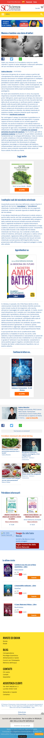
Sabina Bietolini (6, 71)
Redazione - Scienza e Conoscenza (28, 458)
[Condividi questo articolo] (5, 58)
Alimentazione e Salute (11, 658)
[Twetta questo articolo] (14, 58)
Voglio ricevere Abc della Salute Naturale (26, 545)
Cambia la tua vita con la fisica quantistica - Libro (25, 566)
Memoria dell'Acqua (10, 663)
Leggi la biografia (32, 418)
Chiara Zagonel (19, 569)
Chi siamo (6, 672)
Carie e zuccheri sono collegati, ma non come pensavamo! (11, 479)
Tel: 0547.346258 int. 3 (10, 686)
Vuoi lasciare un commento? (22, 431)
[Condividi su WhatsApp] (23, 58)
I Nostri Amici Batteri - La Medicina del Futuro (32, 516)
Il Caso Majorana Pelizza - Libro (26, 604)
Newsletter (6, 677)
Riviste (5, 641)
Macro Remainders (11, 522)
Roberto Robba (6, 482)
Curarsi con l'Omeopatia (11, 660)
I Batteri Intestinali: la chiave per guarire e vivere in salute (11, 517)
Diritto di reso (22, 712)
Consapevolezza (8, 653)
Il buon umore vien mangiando (31, 474)
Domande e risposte (10, 692)
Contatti (5, 674)
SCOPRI (22, 190)
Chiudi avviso (22, 736)
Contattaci (6, 694)
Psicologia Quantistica (10, 655)
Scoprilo (33, 577)
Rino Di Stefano (19, 607)
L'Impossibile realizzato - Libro (25, 586)
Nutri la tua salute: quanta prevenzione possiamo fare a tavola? (10, 451)
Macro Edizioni (32, 522)
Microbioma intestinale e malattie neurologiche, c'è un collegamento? (31, 454)
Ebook (5, 643)
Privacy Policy (39, 734)
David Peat (18, 588)
